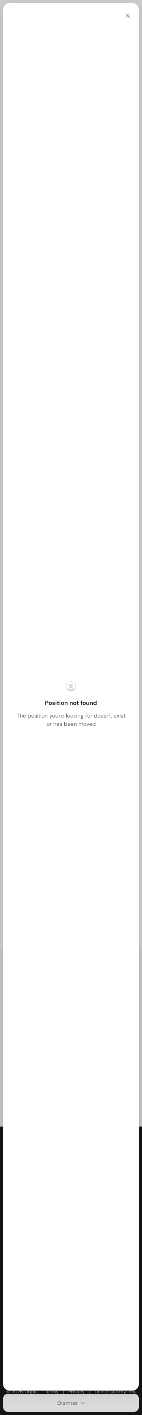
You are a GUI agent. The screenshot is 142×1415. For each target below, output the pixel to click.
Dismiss (67, 1402)
